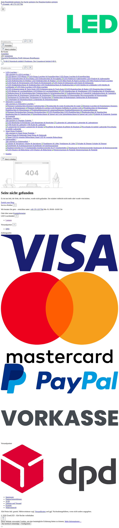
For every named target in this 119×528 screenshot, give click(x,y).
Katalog (8, 154)
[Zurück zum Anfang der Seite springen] (3, 518)
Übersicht (4, 58)
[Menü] (3, 9)
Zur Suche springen (28, 2)
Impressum (10, 497)
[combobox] (11, 42)
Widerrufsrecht (11, 508)
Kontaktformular (19, 213)
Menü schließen (10, 49)
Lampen (9, 220)
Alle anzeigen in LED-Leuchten (18, 74)
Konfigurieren (25, 524)
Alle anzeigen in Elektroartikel (17, 141)
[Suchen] (25, 41)
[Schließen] (2, 526)
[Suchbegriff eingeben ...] (2, 65)
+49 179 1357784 (36, 209)
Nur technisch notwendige (10, 524)
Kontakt (9, 505)
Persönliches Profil (15, 58)
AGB (8, 501)
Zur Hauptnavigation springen (47, 2)
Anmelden (5, 54)
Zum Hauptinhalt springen (11, 2)
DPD (7, 229)
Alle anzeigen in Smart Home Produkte (20, 133)
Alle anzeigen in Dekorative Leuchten (20, 104)
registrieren (9, 56)
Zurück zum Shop (7, 202)
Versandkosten (40, 512)
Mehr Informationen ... (73, 521)
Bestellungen (34, 58)
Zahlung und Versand (13, 503)
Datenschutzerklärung (14, 499)
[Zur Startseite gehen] (59, 38)
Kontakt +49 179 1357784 (13, 4)
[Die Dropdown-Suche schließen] (30, 41)
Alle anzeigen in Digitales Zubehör (19, 121)
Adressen (26, 58)
